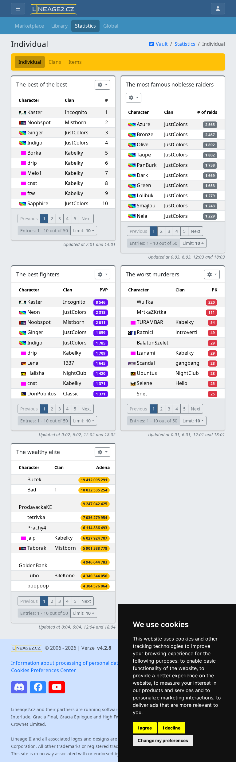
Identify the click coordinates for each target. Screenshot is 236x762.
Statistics (85, 25)
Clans (55, 62)
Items (75, 62)
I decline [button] (171, 727)
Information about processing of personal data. (66, 663)
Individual (29, 62)
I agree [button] (145, 727)
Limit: (82, 230)
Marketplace (29, 25)
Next (86, 218)
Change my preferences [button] (163, 740)
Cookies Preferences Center (43, 670)
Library (59, 25)
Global (110, 25)
